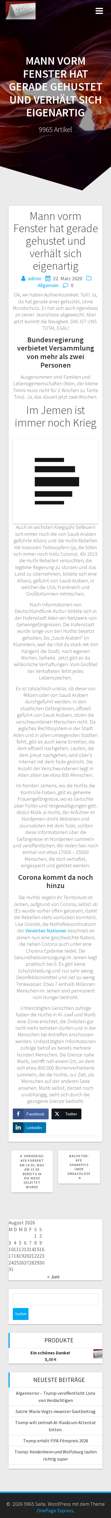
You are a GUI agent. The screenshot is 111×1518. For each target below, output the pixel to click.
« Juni (53, 1276)
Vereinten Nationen (45, 930)
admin (34, 278)
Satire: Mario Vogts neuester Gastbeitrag (56, 1411)
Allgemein (48, 285)
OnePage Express (55, 1510)
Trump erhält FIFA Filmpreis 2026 (55, 1440)
